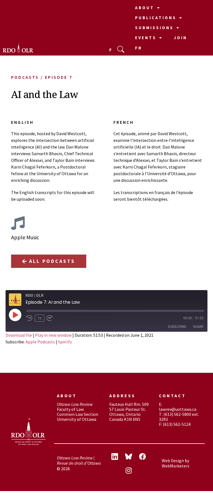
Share (198, 326)
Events (145, 37)
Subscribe (177, 326)
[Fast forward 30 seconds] (51, 318)
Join (180, 37)
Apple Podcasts (40, 341)
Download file (19, 335)
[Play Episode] (15, 315)
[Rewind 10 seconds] (29, 318)
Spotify (65, 341)
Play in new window (53, 335)
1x (39, 318)
